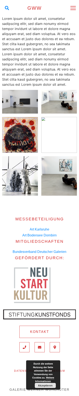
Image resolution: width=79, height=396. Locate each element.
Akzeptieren (45, 385)
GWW (34, 8)
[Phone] (24, 347)
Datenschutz (25, 370)
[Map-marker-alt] (55, 347)
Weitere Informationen (44, 379)
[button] (39, 332)
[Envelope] (40, 347)
